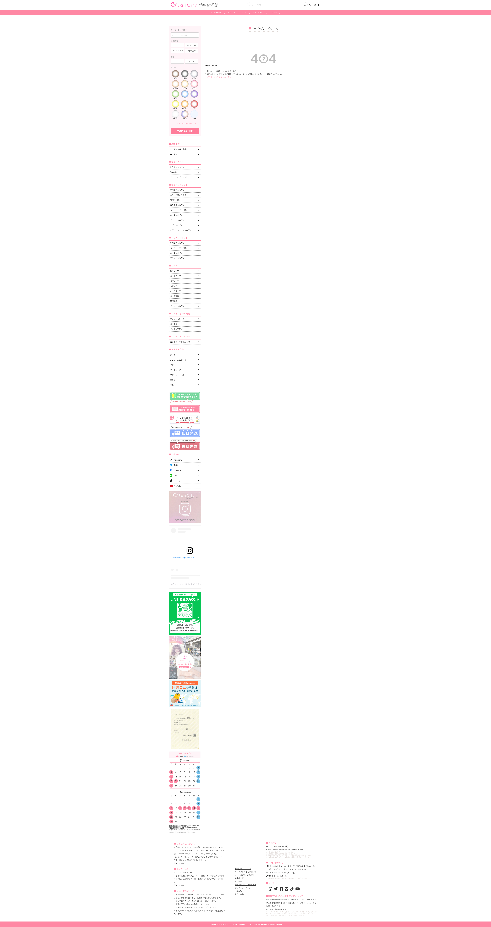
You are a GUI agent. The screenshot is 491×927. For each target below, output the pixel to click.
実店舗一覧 (239, 878)
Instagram (178, 460)
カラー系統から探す (178, 195)
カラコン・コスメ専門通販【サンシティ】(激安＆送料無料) (246, 924)
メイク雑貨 (174, 296)
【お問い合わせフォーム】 (277, 866)
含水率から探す (176, 215)
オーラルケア (175, 291)
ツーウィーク (175, 369)
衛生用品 (173, 324)
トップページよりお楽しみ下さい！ (219, 77)
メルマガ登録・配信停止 (244, 875)
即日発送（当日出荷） (179, 149)
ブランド (273, 12)
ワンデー (173, 365)
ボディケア (174, 281)
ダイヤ (172, 354)
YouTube (177, 486)
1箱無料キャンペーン (178, 172)
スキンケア (174, 271)
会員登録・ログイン (243, 868)
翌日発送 (173, 154)
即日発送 (217, 12)
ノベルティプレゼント (179, 177)
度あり (172, 379)
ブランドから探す (177, 220)
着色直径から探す (177, 205)
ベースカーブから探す (179, 210)
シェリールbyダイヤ (178, 360)
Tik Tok (177, 480)
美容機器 (173, 301)
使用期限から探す (177, 190)
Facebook (178, 470)
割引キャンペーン (177, 167)
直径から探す (175, 200)
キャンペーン (258, 12)
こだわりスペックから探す (180, 230)
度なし (172, 385)
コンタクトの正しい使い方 (245, 871)
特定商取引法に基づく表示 (245, 884)
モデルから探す (176, 225)
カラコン (231, 12)
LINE (175, 475)
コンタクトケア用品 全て (180, 342)
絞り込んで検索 (185, 130)
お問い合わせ (240, 894)
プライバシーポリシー (244, 887)
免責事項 (238, 891)
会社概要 (238, 881)
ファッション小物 (177, 319)
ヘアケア (173, 286)
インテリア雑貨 (176, 329)
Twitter (176, 465)
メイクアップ (175, 276)
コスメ (244, 12)
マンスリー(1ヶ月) (177, 374)
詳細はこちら (179, 863)
